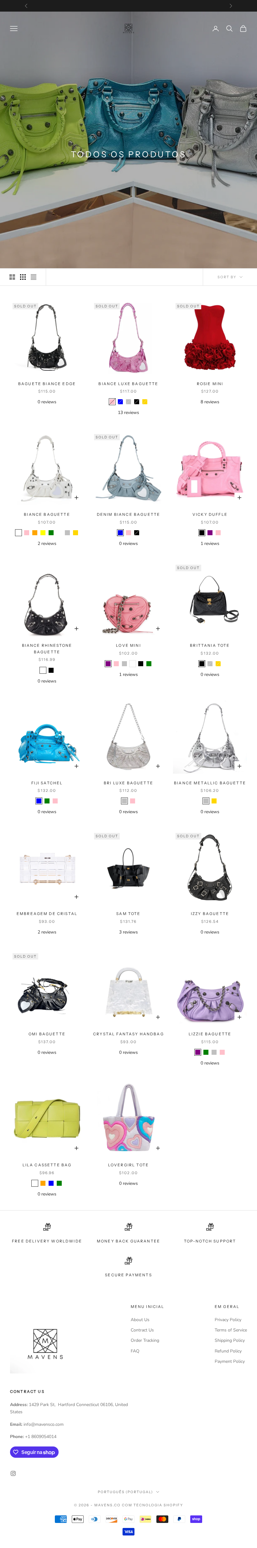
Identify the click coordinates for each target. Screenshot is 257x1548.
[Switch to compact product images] (33, 277)
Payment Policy (230, 1361)
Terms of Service (231, 1330)
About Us (140, 1320)
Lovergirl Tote (128, 1165)
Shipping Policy (230, 1340)
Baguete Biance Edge (47, 383)
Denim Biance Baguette (128, 514)
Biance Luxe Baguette (128, 383)
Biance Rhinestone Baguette (47, 648)
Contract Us (142, 1330)
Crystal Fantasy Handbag (128, 1034)
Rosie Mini (210, 383)
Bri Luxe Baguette (128, 783)
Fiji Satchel (47, 783)
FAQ (135, 1351)
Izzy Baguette (210, 913)
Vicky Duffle (210, 514)
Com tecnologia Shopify (152, 1505)
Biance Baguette (47, 514)
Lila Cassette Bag (47, 1165)
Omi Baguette (47, 1034)
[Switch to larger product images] (12, 277)
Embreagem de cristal (47, 913)
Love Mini (128, 645)
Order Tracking (145, 1340)
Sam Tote (128, 913)
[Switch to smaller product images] (23, 277)
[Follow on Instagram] (13, 1473)
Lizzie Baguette (210, 1034)
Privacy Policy (228, 1320)
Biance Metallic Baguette (210, 783)
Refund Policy (228, 1351)
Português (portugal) (125, 1492)
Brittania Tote (210, 645)
